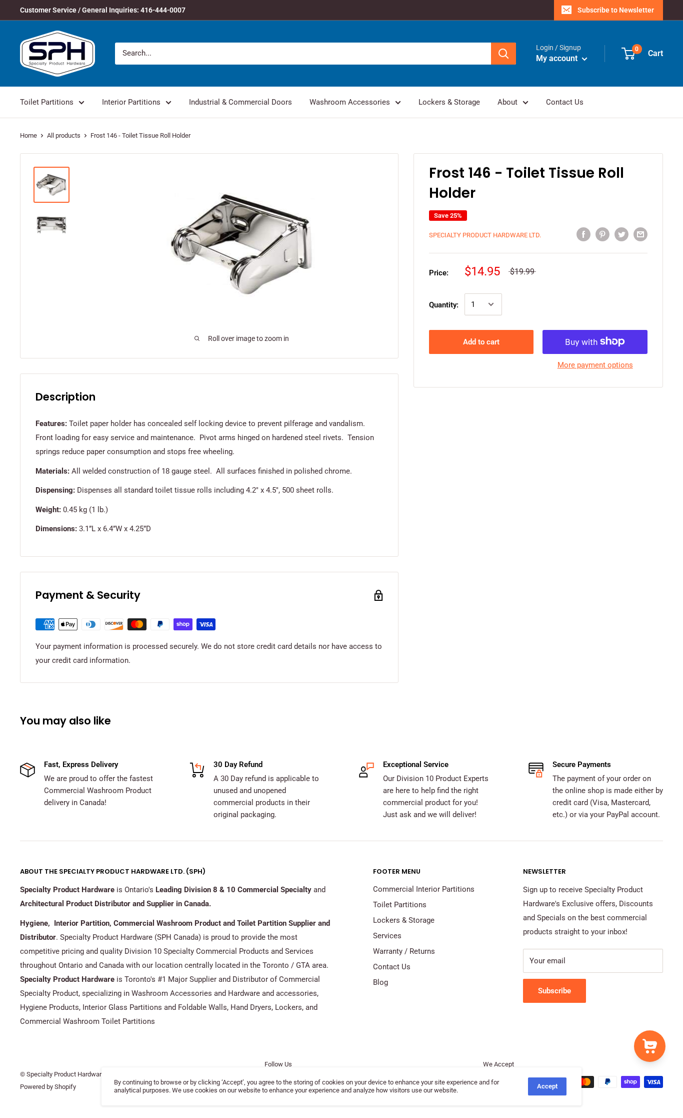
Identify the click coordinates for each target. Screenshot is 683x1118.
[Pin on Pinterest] (603, 234)
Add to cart (481, 341)
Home (28, 135)
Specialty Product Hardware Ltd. (485, 235)
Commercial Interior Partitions (423, 889)
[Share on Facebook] (583, 234)
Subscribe (554, 990)
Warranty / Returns (404, 951)
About (508, 102)
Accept (547, 1086)
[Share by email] (641, 234)
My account (558, 58)
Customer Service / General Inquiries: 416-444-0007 (103, 10)
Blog (380, 982)
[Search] (503, 54)
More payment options (595, 364)
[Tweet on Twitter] (621, 234)
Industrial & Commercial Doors (240, 102)
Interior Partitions (131, 102)
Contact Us (565, 102)
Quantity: (443, 304)
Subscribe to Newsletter (616, 10)
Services (387, 935)
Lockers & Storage (449, 102)
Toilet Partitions (47, 102)
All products (63, 135)
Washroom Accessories (350, 102)
